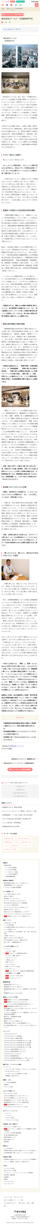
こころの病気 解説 (9, 925)
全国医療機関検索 (10, 876)
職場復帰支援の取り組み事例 (10, 826)
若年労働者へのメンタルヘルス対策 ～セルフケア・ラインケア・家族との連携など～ (20, 1009)
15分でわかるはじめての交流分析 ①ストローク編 (17, 1040)
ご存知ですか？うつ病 (10, 923)
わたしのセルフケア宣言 (10, 1093)
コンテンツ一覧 (8, 1197)
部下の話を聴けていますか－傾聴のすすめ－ (16, 940)
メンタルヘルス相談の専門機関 (12, 887)
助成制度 (6, 1141)
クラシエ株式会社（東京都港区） (12, 822)
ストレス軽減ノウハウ (10, 929)
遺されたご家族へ (9, 896)
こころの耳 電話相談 (11, 867)
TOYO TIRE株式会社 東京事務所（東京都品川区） (17, 819)
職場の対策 (15, 845)
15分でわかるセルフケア (10, 1034)
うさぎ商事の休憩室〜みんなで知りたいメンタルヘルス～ (19, 927)
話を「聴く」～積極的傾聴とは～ (13, 942)
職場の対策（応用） (27, 842)
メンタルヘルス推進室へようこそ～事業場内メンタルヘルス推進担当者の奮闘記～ (20, 1013)
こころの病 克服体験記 (10, 1082)
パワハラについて (9, 1181)
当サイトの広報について (10, 1200)
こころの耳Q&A (8, 1148)
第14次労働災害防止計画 (10, 1135)
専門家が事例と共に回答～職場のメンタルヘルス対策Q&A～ (20, 1150)
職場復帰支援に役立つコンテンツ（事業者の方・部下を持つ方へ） (20, 990)
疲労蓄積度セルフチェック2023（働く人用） (16, 1100)
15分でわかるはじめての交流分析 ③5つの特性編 (17, 1045)
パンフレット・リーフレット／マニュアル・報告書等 (18, 1172)
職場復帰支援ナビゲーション (12, 984)
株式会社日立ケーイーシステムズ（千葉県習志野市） (19, 763)
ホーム (13, 1)
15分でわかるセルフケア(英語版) (13, 1036)
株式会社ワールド (16, 746)
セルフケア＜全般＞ (10, 951)
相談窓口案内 (7, 865)
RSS (5, 1206)
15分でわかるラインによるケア (12, 1053)
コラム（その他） (9, 1087)
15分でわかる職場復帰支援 (11, 1056)
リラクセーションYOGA (12, 1120)
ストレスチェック (26, 845)
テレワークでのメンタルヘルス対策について (16, 907)
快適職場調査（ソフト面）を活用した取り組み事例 (17, 815)
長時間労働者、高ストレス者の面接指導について (17, 1023)
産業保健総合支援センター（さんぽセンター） (16, 883)
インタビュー (9, 1115)
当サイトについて (18, 1197)
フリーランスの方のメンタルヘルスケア (15, 900)
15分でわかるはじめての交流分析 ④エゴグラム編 (17, 1047)
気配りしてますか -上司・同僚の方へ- (14, 938)
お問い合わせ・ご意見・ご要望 (26, 1203)
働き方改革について (9, 1139)
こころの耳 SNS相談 (10, 869)
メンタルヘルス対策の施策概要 (12, 1133)
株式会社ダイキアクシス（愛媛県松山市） (24, 759)
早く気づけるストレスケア (12, 1071)
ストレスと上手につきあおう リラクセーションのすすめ (20, 1069)
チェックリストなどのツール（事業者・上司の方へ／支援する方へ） (20, 811)
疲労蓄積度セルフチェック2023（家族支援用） (17, 1102)
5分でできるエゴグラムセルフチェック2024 (16, 1106)
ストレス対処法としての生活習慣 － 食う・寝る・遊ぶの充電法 (20, 932)
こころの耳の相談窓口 (11, 874)
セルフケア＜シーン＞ (11, 957)
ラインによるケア (10, 964)
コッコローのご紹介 (9, 1168)
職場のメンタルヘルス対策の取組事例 (15, 8)
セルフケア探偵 (9, 1117)
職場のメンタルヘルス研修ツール (13, 1021)
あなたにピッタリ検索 (10, 1170)
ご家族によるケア (10, 960)
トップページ (7, 949)
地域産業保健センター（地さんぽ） (13, 885)
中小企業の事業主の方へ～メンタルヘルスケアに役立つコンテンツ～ (20, 1026)
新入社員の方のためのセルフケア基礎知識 (15, 903)
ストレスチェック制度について (12, 1126)
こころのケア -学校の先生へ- (12, 905)
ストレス (6, 845)
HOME (2, 8)
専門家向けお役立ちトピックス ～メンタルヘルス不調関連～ (20, 1159)
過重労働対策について (10, 1137)
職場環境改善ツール (9, 1018)
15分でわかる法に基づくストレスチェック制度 (16, 1060)
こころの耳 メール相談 (11, 872)
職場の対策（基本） (9, 838)
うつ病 (16, 842)
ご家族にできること (9, 935)
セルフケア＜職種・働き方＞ (13, 955)
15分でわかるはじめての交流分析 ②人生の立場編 (17, 1042)
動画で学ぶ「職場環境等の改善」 (13, 1016)
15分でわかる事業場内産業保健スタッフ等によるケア (18, 1058)
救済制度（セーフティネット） (12, 898)
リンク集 (20, 1200)
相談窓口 (14, 849)
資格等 (6, 1179)
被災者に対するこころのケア (12, 909)
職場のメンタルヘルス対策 (12, 966)
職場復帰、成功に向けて (12, 1075)
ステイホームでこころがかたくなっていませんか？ (18, 914)
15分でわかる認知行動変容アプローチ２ (15, 1051)
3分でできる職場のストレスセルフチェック (16, 1098)
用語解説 (6, 1177)
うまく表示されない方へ (10, 1203)
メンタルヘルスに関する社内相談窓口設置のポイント (18, 1004)
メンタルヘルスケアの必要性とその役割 (16, 1073)
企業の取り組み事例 (23, 838)
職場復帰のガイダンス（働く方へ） (13, 986)
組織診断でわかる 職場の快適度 (12, 807)
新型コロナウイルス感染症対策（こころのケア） (17, 911)
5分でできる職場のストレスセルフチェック (16, 1095)
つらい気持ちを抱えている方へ (12, 894)
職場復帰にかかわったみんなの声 (13, 993)
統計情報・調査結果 (9, 1175)
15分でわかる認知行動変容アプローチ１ (15, 1049)
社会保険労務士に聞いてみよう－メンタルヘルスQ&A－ (19, 1152)
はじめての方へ (21, 1)
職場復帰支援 (7, 842)
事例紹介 (6, 1084)
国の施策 (6, 849)
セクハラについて (9, 1183)
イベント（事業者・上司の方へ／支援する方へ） (17, 1161)
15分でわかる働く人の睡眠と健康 (13, 1038)
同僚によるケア (9, 962)
